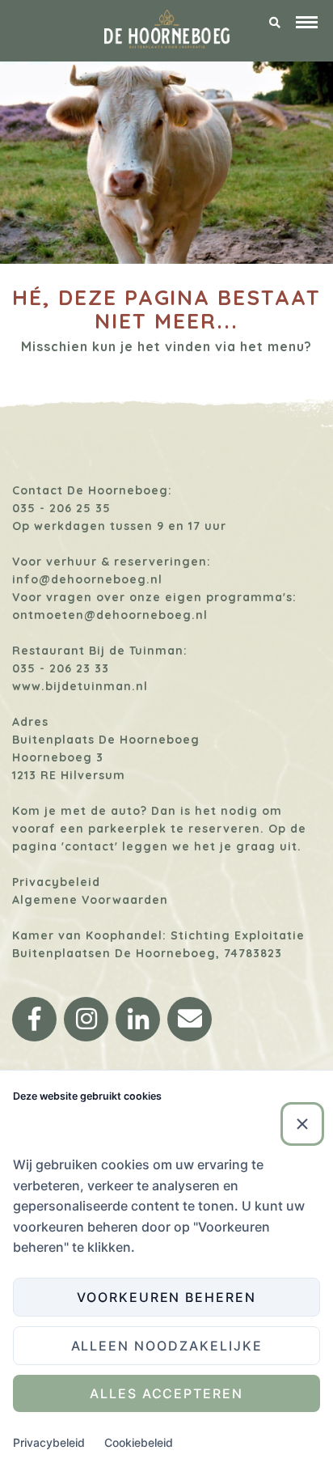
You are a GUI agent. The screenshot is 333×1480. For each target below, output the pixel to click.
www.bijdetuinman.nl (80, 686)
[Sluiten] (302, 1124)
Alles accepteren (166, 1393)
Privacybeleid (56, 882)
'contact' (89, 846)
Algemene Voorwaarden (90, 900)
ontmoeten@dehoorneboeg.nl (110, 615)
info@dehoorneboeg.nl (87, 579)
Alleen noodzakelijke (167, 1346)
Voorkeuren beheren (166, 1297)
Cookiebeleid (138, 1442)
